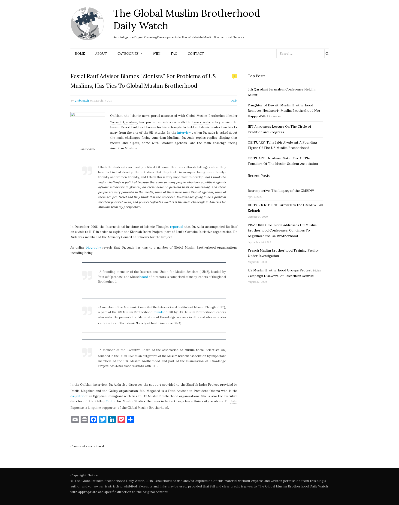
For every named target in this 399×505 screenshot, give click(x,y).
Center (111, 401)
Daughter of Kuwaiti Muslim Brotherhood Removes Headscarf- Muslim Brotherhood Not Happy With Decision (284, 110)
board (143, 277)
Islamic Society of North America (148, 323)
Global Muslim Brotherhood (206, 116)
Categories (128, 53)
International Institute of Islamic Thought (137, 227)
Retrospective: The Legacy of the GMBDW (281, 191)
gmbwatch (82, 100)
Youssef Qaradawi (123, 122)
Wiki (156, 53)
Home (80, 53)
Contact (196, 53)
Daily (234, 100)
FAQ (174, 53)
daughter (77, 396)
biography (93, 247)
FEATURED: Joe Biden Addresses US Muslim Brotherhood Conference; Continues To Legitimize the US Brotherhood (282, 230)
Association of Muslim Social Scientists (190, 350)
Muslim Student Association (186, 356)
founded (159, 312)
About (101, 53)
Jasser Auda (201, 122)
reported (176, 227)
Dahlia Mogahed (82, 391)
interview (184, 133)
